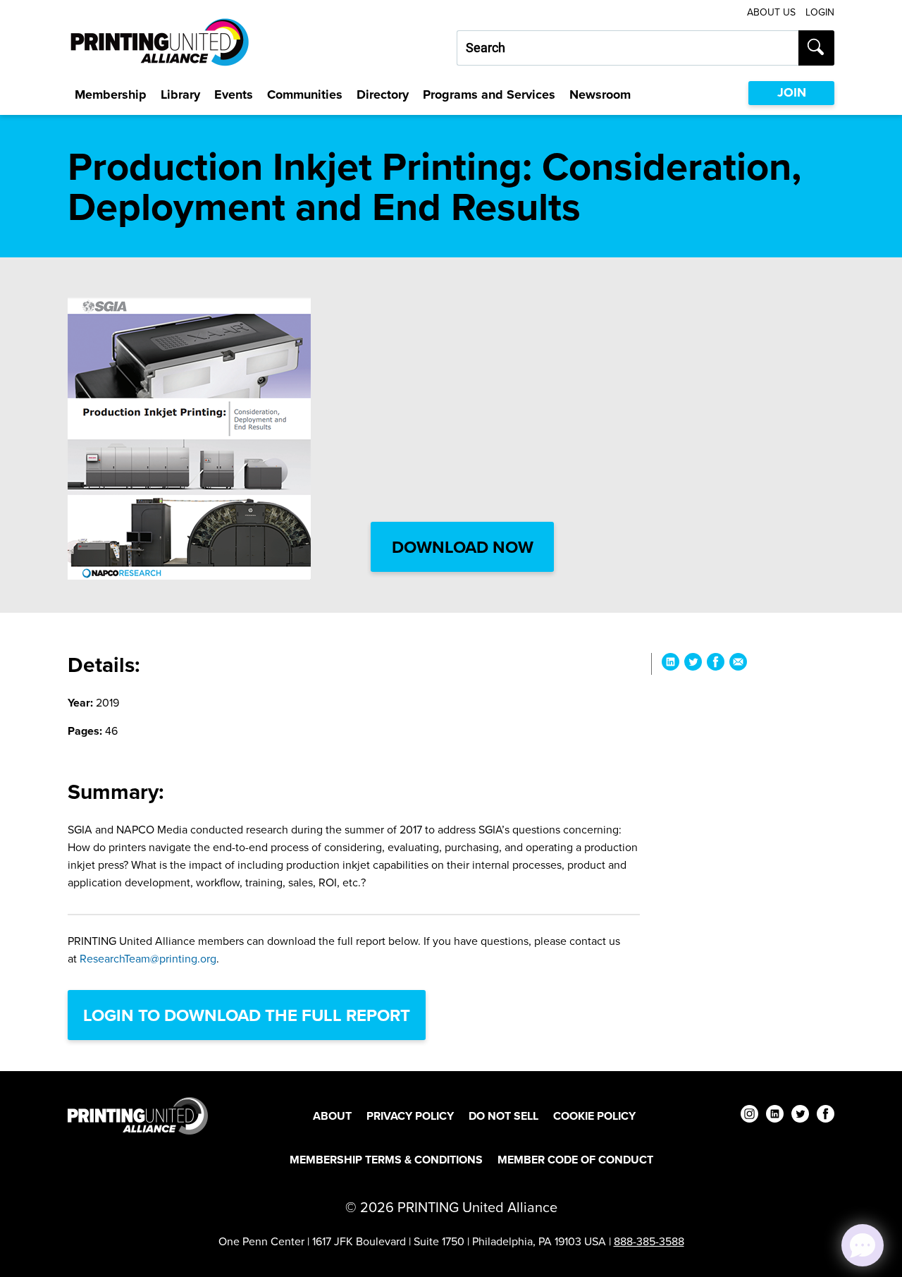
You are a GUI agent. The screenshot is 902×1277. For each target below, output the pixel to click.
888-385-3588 (649, 1241)
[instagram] (749, 1116)
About (332, 1116)
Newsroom (600, 94)
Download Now (462, 546)
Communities (304, 94)
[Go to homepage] (138, 1116)
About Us (771, 12)
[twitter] (800, 1116)
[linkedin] (775, 1116)
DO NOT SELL (503, 1116)
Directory (383, 94)
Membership (111, 94)
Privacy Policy (410, 1116)
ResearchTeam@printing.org (148, 958)
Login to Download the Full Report (246, 1015)
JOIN (791, 92)
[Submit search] (816, 48)
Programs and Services (489, 94)
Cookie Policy (594, 1116)
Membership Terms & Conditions (386, 1159)
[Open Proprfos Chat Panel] (862, 1245)
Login (819, 12)
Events (233, 94)
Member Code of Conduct (575, 1159)
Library (180, 94)
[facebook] (825, 1116)
